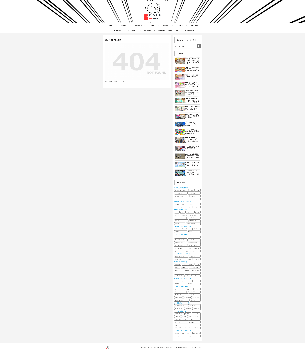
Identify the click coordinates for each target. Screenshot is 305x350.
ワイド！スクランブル (180, 239)
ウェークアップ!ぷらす (180, 218)
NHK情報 (188, 207)
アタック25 (196, 248)
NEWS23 (183, 267)
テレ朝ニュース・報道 (180, 256)
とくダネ (187, 313)
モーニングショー (193, 237)
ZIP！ (176, 212)
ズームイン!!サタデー (194, 215)
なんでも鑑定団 (196, 297)
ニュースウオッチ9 (179, 193)
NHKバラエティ (178, 207)
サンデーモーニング (192, 272)
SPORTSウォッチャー (194, 294)
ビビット (184, 264)
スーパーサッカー (195, 275)
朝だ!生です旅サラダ (193, 245)
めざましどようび (194, 319)
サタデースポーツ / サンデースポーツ (183, 199)
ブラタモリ (192, 196)
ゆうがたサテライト (191, 291)
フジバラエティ (196, 333)
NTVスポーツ (188, 228)
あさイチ (185, 190)
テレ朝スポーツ (193, 256)
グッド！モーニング (179, 237)
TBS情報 (177, 283)
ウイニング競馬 (178, 297)
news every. (177, 215)
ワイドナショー (193, 325)
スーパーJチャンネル (193, 239)
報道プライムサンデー (180, 325)
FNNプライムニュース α (180, 319)
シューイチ (177, 223)
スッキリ (182, 212)
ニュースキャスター (179, 272)
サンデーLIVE (188, 248)
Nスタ (176, 267)
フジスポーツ (188, 333)
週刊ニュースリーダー (180, 245)
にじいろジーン (178, 322)
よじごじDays (178, 291)
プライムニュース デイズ (194, 316)
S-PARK (196, 327)
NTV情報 (177, 231)
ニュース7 (197, 190)
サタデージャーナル (193, 267)
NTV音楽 (190, 231)
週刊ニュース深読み (179, 196)
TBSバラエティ (196, 281)
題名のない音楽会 (179, 248)
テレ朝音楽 (196, 259)
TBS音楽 (190, 283)
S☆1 (187, 275)
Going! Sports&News (179, 220)
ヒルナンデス (189, 212)
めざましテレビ (178, 313)
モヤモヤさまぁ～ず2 (179, 300)
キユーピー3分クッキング (193, 218)
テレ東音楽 (196, 308)
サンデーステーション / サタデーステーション (185, 251)
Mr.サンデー (188, 327)
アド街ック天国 (187, 297)
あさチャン (177, 264)
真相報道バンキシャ (190, 223)
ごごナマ (191, 190)
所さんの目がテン (193, 220)
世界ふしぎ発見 (195, 270)
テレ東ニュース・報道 (180, 305)
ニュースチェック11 (192, 193)
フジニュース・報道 (179, 333)
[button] (199, 46)
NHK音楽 (196, 207)
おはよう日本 (178, 190)
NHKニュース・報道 (179, 204)
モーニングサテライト (180, 289)
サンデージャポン (179, 275)
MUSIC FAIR (191, 322)
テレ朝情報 (188, 259)
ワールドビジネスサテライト (181, 294)
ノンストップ (195, 313)
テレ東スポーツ (193, 305)
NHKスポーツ (193, 204)
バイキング (177, 316)
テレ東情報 (188, 308)
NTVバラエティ (196, 228)
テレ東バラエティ (179, 308)
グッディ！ (184, 316)
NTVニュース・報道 (179, 228)
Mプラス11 (197, 289)
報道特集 (187, 270)
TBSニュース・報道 (179, 281)
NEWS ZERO (185, 215)
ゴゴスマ (197, 264)
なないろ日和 (190, 289)
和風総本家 (193, 300)
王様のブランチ (178, 270)
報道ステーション (179, 242)
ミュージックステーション (192, 242)
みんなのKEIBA (178, 327)
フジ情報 (177, 336)
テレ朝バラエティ (179, 259)
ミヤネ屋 (197, 212)
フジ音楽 (190, 336)
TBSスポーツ (188, 281)
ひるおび (191, 264)
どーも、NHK (196, 199)
